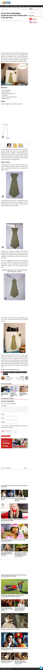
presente (5, 374)
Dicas (23, 6)
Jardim (11, 6)
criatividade (12, 372)
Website (3, 422)
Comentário (4, 405)
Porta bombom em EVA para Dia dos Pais (5, 394)
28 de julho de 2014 (5, 20)
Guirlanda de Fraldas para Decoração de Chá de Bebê (14, 394)
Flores (19, 6)
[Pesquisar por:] (35, 12)
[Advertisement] (10, 29)
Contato (27, 6)
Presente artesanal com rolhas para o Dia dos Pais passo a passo (14, 270)
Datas (14, 20)
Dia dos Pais (7, 6)
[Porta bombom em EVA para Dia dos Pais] (5, 389)
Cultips (11, 20)
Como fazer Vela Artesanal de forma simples (23, 394)
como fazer (6, 372)
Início (2, 6)
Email (2, 418)
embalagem (24, 372)
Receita (15, 6)
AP (11, 668)
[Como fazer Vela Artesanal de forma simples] (23, 389)
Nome (2, 414)
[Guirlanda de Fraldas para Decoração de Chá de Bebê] (14, 389)
